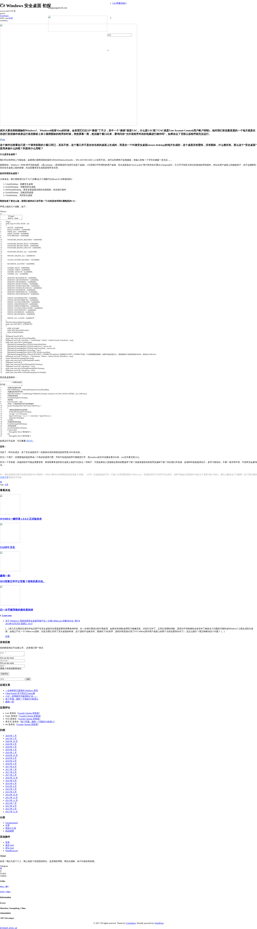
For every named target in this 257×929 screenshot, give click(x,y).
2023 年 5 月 (11, 738)
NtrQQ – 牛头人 (5, 892)
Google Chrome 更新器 (28, 713)
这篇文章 (4, 477)
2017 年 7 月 (11, 769)
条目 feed (9, 845)
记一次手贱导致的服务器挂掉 (16, 609)
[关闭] (108, 50)
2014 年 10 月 (11, 795)
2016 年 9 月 (11, 781)
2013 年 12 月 (11, 797)
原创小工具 (10, 828)
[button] (8, 928)
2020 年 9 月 (11, 744)
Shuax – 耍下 (4, 886)
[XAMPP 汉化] (10, 542)
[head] (77, 31)
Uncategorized (11, 823)
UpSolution (131, 923)
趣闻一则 (5, 575)
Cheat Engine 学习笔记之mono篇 (20, 693)
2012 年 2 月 (11, 809)
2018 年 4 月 (11, 761)
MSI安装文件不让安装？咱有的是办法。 (23, 581)
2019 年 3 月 (11, 750)
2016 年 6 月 (11, 783)
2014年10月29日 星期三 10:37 (19, 624)
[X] (1, 868)
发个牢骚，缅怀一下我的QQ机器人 (22, 699)
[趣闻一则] (10, 570)
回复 (7, 636)
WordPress (159, 923)
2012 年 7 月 (11, 803)
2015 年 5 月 (11, 789)
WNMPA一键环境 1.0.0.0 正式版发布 (21, 518)
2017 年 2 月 (11, 775)
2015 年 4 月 (11, 792)
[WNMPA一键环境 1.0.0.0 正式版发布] (10, 514)
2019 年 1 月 (11, 752)
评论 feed (9, 848)
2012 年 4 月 (11, 806)
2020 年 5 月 (11, 747)
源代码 (29, 441)
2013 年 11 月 (11, 800)
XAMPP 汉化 (7, 547)
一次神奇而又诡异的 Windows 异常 (21, 690)
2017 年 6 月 (11, 772)
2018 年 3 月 (11, 764)
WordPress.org (11, 851)
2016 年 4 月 (11, 786)
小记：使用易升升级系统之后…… (21, 696)
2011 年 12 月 (11, 812)
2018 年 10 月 (11, 755)
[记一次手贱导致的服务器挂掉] (10, 604)
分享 (6, 485)
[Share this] (1, 482)
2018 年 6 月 (11, 758)
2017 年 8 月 (11, 767)
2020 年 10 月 (11, 741)
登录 (7, 842)
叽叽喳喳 (9, 831)
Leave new (7, 615)
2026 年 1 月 (11, 736)
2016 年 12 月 (11, 778)
